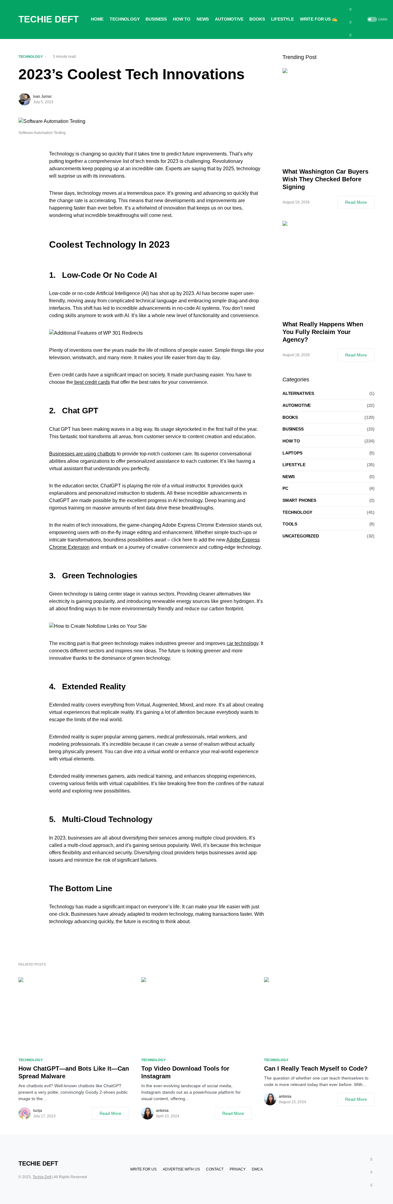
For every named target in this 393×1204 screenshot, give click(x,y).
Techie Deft (48, 19)
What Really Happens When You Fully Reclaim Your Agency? (322, 332)
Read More (356, 202)
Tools (289, 523)
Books (290, 417)
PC (285, 488)
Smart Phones (299, 500)
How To (291, 440)
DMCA (257, 1169)
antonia (162, 1110)
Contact (215, 1169)
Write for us (143, 1169)
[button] (376, 19)
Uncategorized (300, 535)
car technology (242, 643)
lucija (37, 1110)
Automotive (296, 405)
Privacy (238, 1169)
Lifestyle (293, 464)
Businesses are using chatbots (82, 453)
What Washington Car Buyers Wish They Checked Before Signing (325, 179)
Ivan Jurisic (42, 96)
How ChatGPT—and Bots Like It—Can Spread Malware (73, 1072)
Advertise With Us (181, 1169)
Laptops (292, 452)
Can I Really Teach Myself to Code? (316, 1068)
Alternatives (298, 393)
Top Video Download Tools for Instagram (185, 1072)
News (288, 476)
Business (293, 429)
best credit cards (91, 382)
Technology (30, 56)
